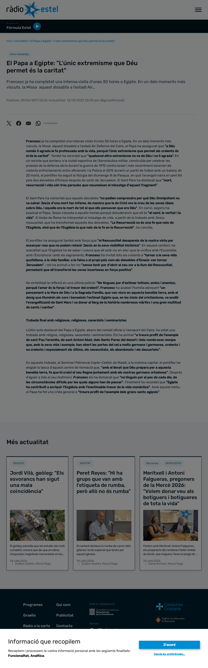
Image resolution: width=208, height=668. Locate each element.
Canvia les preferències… (169, 654)
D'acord (170, 645)
